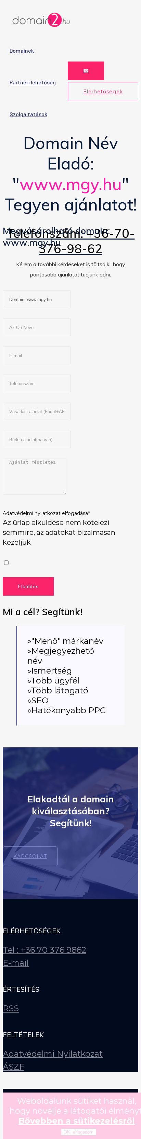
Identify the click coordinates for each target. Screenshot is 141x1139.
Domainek (22, 50)
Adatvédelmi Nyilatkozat (53, 1054)
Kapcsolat (30, 856)
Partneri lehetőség (33, 82)
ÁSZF (13, 1067)
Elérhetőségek (103, 92)
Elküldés (28, 586)
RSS (11, 1008)
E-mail (16, 963)
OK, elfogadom (78, 1132)
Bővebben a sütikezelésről (76, 1121)
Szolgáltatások (28, 114)
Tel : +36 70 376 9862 (44, 950)
